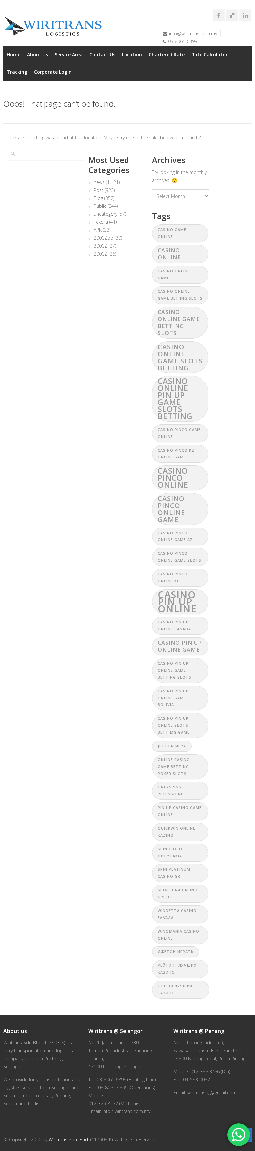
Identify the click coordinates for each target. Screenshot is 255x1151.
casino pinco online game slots (179, 557)
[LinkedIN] (245, 15)
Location (132, 54)
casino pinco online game (171, 509)
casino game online (172, 233)
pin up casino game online (180, 811)
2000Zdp (103, 238)
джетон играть (176, 951)
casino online (169, 254)
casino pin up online (177, 601)
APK (98, 230)
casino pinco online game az (175, 536)
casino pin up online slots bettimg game (174, 725)
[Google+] (232, 15)
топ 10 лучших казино (175, 989)
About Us (37, 54)
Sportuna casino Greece (178, 893)
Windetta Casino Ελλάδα (177, 914)
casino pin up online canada (174, 625)
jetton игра (172, 746)
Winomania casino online (178, 935)
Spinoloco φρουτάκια (170, 852)
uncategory (105, 214)
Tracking (17, 72)
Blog (98, 198)
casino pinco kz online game (176, 453)
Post (98, 190)
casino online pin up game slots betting (175, 398)
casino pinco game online (179, 433)
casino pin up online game (180, 646)
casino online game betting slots (179, 322)
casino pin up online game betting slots (174, 670)
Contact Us (102, 54)
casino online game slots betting (180, 357)
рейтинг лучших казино (177, 969)
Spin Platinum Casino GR (174, 873)
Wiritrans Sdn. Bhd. (69, 1139)
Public (100, 206)
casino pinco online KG (173, 577)
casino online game (174, 274)
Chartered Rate (167, 54)
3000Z (100, 246)
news (99, 182)
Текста (101, 222)
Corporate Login (53, 72)
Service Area (69, 54)
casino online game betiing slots (180, 295)
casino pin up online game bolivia (173, 698)
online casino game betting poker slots (174, 766)
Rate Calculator (209, 54)
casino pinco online (173, 477)
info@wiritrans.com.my (193, 33)
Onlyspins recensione (170, 790)
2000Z (100, 254)
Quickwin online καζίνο (176, 832)
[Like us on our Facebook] (219, 15)
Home (13, 54)
